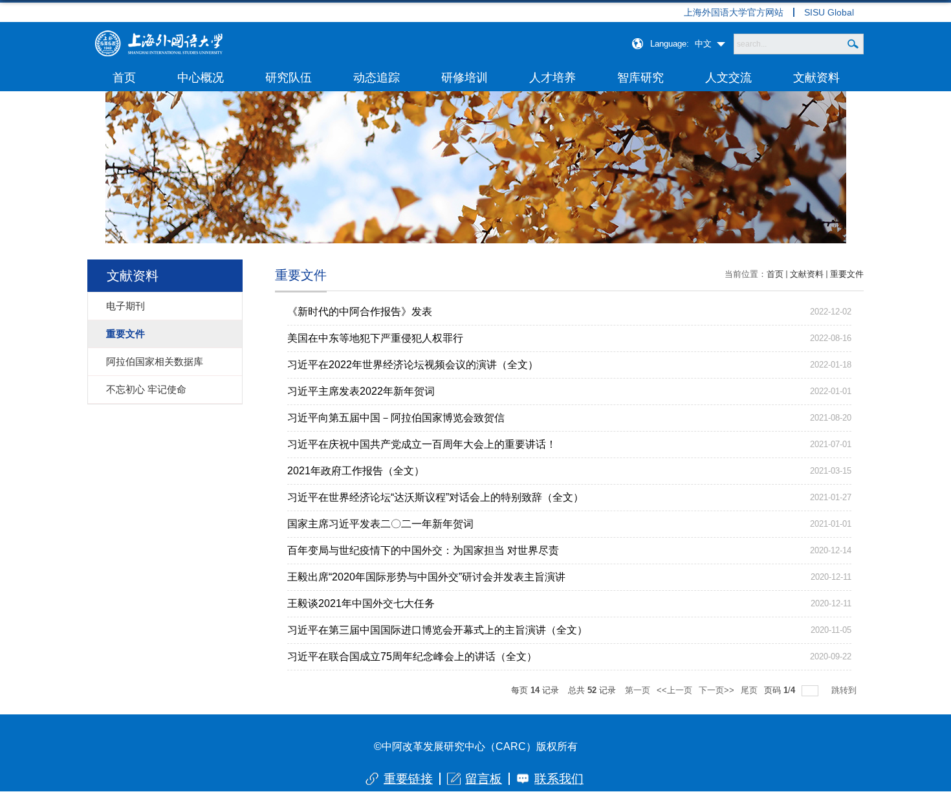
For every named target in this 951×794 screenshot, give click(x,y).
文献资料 (816, 77)
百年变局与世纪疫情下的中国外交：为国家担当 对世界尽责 (423, 550)
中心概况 (200, 77)
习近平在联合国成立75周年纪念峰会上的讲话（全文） (412, 656)
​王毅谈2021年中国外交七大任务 (361, 603)
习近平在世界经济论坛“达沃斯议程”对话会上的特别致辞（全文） (435, 497)
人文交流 (728, 77)
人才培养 (552, 77)
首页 (124, 77)
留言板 (483, 779)
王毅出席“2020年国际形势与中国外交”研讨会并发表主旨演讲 (426, 576)
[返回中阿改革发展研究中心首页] (158, 34)
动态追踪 (376, 77)
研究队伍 (288, 77)
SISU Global (829, 12)
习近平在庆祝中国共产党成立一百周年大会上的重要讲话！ (421, 444)
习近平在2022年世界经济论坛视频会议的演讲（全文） (412, 364)
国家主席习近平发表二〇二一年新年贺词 (380, 523)
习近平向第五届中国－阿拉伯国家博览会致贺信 (396, 417)
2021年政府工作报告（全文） (355, 470)
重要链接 (408, 779)
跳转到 (845, 690)
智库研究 (640, 77)
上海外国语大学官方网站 (733, 12)
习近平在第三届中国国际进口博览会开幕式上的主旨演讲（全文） (437, 629)
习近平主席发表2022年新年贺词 (361, 391)
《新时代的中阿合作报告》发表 (359, 311)
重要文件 (847, 274)
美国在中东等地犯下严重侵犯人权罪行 (375, 338)
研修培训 (464, 77)
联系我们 (559, 779)
